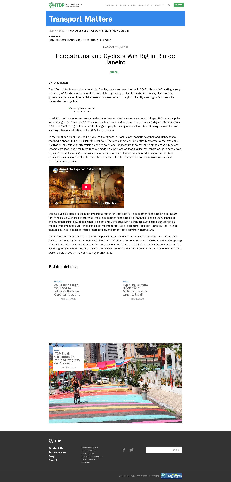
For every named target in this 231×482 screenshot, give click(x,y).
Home (52, 30)
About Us (143, 5)
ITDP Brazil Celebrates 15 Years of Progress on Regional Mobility (67, 360)
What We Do (112, 5)
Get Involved (157, 5)
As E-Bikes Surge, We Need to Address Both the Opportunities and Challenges (67, 291)
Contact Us (56, 448)
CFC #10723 (142, 476)
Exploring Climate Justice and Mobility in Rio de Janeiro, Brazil (135, 289)
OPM (121, 476)
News (123, 5)
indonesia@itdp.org (90, 448)
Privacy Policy (129, 476)
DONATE (178, 5)
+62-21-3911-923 (89, 451)
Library (132, 5)
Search (53, 460)
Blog (62, 30)
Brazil (114, 72)
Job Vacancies (57, 452)
